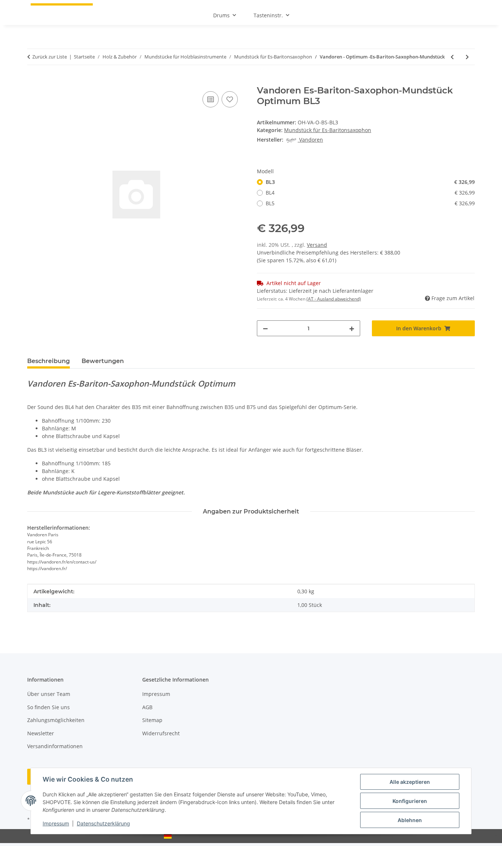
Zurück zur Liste (49, 56)
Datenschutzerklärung (103, 823)
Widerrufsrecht (161, 733)
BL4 (370, 192)
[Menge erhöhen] (352, 328)
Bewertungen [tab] (103, 361)
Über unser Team (48, 693)
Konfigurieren (409, 801)
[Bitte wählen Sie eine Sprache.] (251, 836)
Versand (317, 244)
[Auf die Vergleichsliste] (210, 99)
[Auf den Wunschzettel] (230, 99)
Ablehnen (410, 820)
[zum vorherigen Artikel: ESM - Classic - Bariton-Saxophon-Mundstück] (452, 57)
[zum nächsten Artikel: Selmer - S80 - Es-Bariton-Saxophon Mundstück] (467, 57)
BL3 (370, 181)
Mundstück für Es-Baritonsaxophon (327, 130)
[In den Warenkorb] (33, 81)
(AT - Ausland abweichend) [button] (333, 299)
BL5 (370, 203)
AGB (147, 707)
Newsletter (40, 733)
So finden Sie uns (48, 707)
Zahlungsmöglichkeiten (56, 720)
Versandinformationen (55, 746)
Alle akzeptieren (410, 782)
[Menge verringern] (265, 328)
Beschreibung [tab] (48, 361)
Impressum (56, 823)
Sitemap (152, 720)
